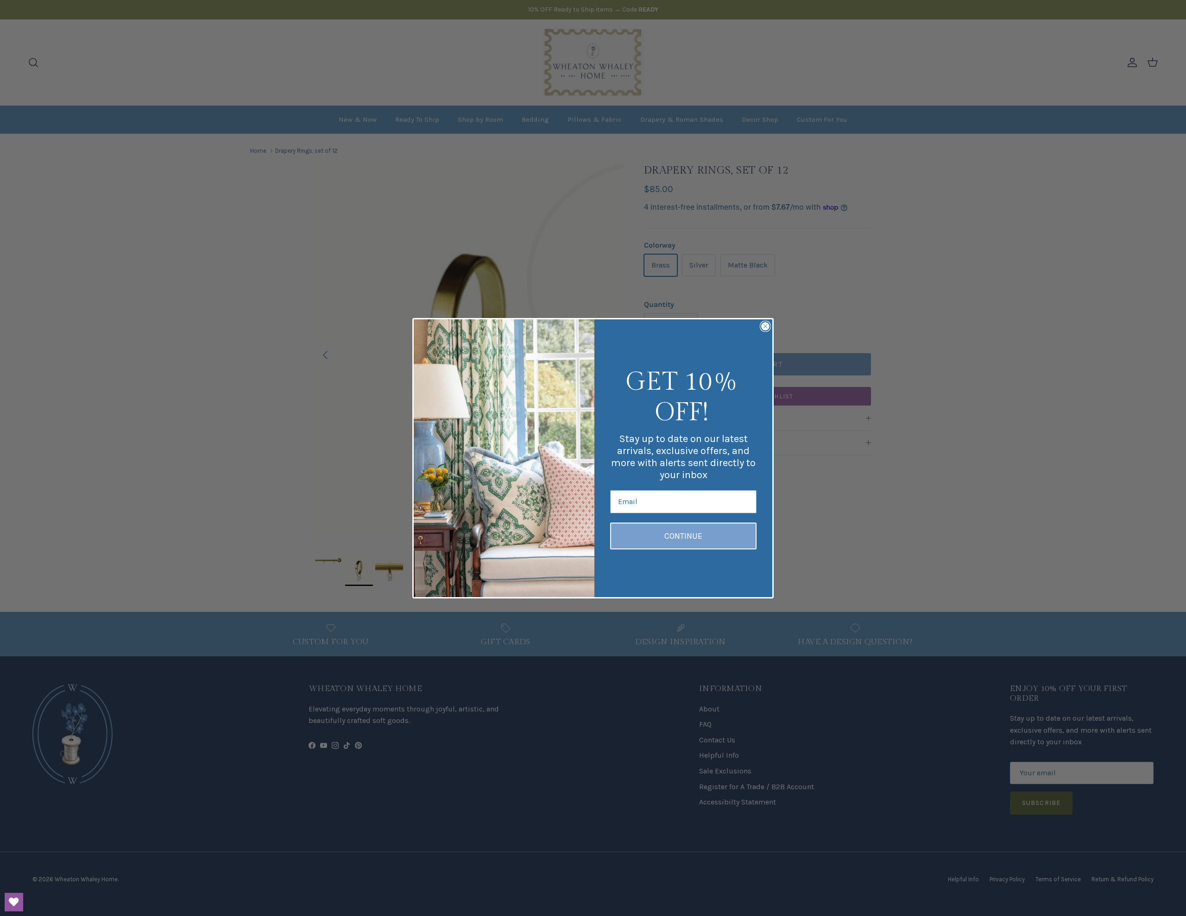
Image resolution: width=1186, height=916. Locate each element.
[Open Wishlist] (14, 902)
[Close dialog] (765, 326)
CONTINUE (683, 536)
